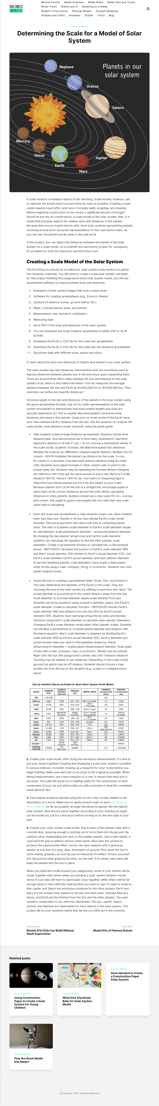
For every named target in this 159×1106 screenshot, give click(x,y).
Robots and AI (69, 6)
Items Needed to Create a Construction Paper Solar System (127, 976)
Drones (89, 15)
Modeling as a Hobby (95, 6)
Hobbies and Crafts (53, 15)
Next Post (112, 929)
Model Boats (95, 2)
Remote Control (50, 2)
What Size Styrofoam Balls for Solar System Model (77, 1001)
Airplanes (74, 15)
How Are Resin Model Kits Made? (28, 1060)
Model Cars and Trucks (121, 2)
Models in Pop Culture (54, 11)
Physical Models (82, 11)
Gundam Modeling (107, 11)
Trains (101, 15)
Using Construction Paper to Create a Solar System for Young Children (29, 1002)
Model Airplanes (74, 2)
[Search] (148, 8)
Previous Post (50, 931)
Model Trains (49, 6)
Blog (111, 15)
